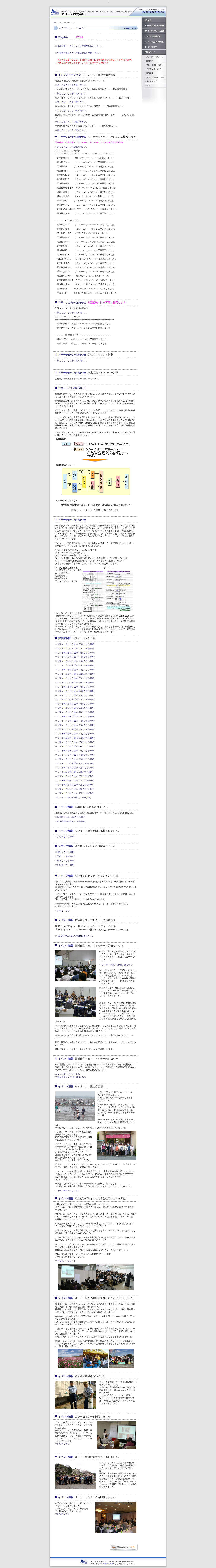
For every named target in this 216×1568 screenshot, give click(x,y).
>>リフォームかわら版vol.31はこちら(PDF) (74, 674)
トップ (55, 22)
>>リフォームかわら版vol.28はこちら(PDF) (74, 687)
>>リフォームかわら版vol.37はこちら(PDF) (74, 648)
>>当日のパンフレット (65, 1261)
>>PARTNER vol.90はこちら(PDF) (70, 817)
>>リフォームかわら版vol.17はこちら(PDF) (74, 733)
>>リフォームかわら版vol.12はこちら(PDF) (74, 755)
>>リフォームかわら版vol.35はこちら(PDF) (74, 657)
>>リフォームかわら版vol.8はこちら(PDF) (74, 767)
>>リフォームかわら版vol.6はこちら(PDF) (74, 776)
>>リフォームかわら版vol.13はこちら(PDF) (74, 750)
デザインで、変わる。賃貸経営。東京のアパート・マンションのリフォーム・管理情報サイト (97, 12)
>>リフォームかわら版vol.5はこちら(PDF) (74, 780)
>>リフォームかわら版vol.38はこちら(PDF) (74, 644)
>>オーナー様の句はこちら (67, 1190)
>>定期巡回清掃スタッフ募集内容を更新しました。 (78, 53)
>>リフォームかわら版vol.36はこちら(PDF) (74, 652)
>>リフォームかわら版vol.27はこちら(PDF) (74, 691)
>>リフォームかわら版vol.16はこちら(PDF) (74, 738)
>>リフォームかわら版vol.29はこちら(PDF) (74, 682)
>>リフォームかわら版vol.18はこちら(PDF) (74, 729)
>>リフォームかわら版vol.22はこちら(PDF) (74, 712)
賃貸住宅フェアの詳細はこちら (75, 935)
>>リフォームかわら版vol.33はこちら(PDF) (74, 665)
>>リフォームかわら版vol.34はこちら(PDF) (74, 661)
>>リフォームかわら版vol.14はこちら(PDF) (74, 746)
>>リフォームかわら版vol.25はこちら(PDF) (74, 699)
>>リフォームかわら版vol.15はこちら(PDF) (74, 742)
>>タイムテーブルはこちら (67, 1074)
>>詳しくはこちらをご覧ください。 (71, 85)
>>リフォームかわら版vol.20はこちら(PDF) (74, 721)
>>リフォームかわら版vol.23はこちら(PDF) (74, 708)
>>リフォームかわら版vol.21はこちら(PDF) (74, 716)
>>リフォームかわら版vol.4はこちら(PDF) (74, 785)
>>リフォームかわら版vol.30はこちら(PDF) (74, 678)
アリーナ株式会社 (106, 1564)
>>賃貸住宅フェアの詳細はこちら (70, 1077)
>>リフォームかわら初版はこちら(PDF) (73, 797)
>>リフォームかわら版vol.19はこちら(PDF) (74, 725)
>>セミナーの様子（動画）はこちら (115, 965)
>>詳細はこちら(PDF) (64, 836)
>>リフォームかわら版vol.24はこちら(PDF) (74, 703)
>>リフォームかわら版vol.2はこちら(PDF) (74, 793)
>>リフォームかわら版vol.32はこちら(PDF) (74, 669)
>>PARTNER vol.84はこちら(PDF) (70, 821)
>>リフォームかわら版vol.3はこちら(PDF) (74, 789)
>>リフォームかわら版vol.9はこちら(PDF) (74, 763)
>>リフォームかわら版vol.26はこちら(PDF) (74, 695)
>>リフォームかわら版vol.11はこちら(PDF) (74, 759)
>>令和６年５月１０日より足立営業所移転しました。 (80, 46)
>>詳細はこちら (62, 910)
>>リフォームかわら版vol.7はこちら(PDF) (74, 772)
